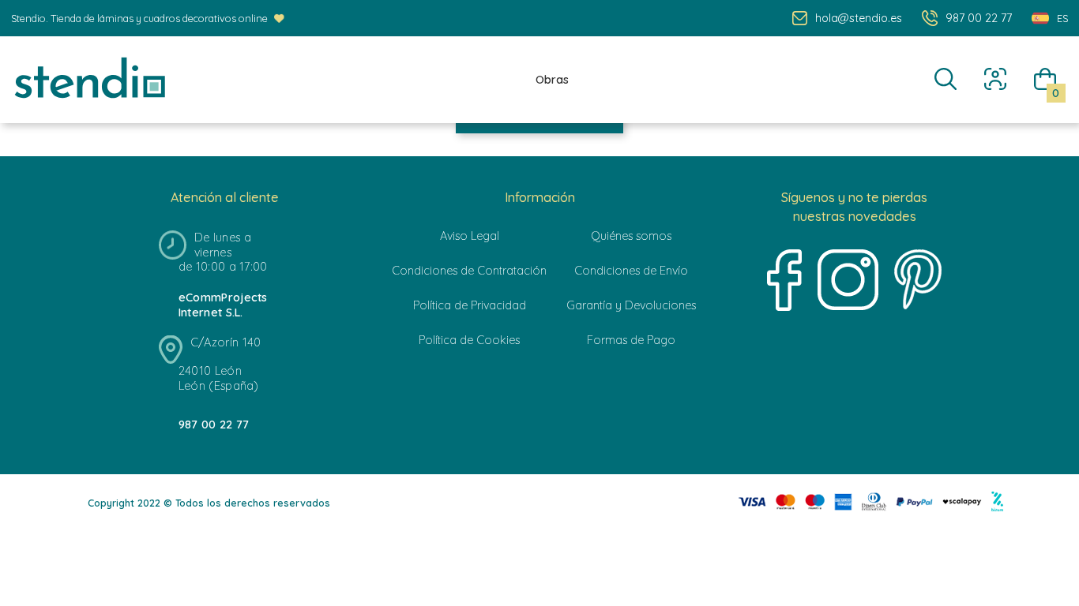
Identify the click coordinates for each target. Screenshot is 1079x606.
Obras (552, 80)
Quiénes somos (631, 236)
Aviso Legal (469, 236)
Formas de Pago (631, 340)
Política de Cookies (469, 340)
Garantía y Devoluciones (631, 305)
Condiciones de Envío (631, 271)
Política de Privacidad (469, 305)
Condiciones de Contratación (469, 271)
